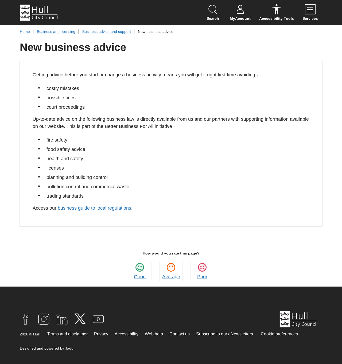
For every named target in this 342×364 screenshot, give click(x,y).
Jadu (69, 348)
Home (25, 31)
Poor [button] (202, 276)
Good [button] (140, 276)
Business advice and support (106, 31)
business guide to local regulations (94, 208)
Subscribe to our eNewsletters (224, 334)
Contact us (179, 334)
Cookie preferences (279, 334)
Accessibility (126, 334)
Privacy (101, 334)
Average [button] (171, 276)
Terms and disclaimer (67, 334)
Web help (154, 334)
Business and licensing (56, 31)
